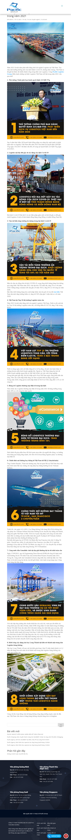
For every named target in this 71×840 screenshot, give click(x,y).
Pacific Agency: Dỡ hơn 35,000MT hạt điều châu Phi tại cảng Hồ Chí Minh (28, 740)
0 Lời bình (44, 19)
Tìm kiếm (60, 725)
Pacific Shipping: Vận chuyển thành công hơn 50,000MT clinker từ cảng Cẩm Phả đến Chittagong (35, 737)
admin (11, 19)
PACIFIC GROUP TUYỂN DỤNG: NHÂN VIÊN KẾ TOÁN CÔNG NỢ (25, 734)
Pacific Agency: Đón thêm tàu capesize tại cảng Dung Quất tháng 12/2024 (28, 742)
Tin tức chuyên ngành (33, 19)
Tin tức (24, 19)
